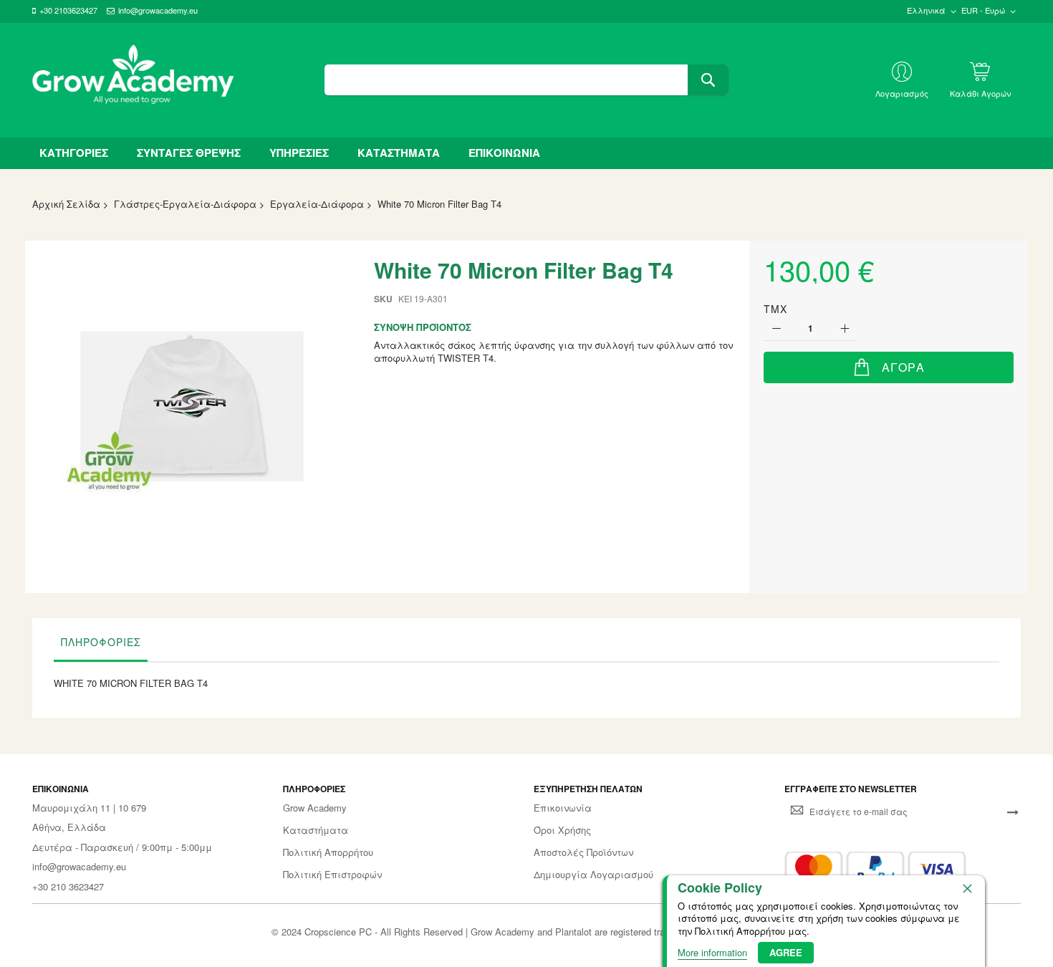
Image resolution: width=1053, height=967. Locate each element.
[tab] (101, 645)
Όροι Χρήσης (562, 830)
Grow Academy (315, 808)
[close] (967, 888)
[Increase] (844, 328)
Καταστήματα (315, 830)
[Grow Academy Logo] (133, 80)
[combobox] (526, 79)
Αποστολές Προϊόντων (583, 852)
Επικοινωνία (563, 808)
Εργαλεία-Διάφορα (317, 204)
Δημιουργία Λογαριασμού (593, 874)
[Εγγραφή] (1012, 811)
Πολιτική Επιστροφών (332, 874)
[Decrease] (776, 328)
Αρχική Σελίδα (66, 204)
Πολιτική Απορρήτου (328, 852)
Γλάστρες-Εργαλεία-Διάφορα (185, 204)
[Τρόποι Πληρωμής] (875, 869)
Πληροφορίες (100, 642)
